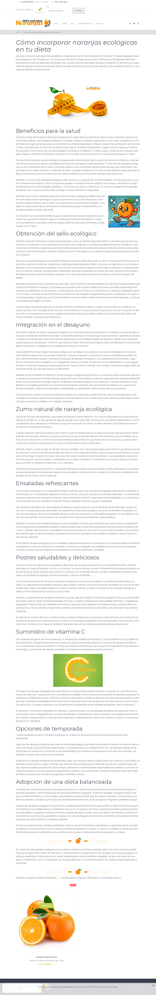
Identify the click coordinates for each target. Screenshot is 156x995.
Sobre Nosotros (85, 23)
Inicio (56, 23)
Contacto (99, 23)
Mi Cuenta (19, 9)
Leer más (46, 906)
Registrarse (29, 9)
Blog (73, 23)
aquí (58, 877)
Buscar (78, 11)
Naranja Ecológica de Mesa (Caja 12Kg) (46, 960)
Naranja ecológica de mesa (46, 957)
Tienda (64, 23)
